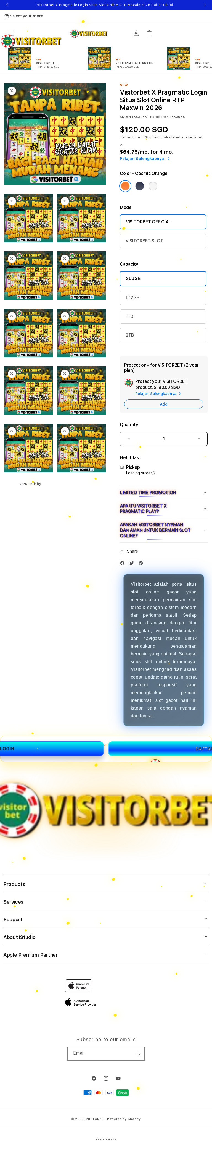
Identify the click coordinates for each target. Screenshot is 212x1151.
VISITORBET (96, 1119)
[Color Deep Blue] (139, 186)
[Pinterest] (142, 564)
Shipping (153, 137)
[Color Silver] (153, 186)
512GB (132, 297)
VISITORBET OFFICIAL (148, 221)
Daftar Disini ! (163, 5)
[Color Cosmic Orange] (125, 186)
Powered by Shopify (124, 1119)
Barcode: (158, 117)
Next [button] (205, 5)
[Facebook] (124, 564)
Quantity (129, 424)
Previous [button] (7, 5)
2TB (130, 335)
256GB (133, 278)
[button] (164, 492)
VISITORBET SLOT (144, 241)
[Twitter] (133, 564)
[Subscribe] (138, 1054)
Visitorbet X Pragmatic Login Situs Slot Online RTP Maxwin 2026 (106, 5)
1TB (130, 316)
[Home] (89, 33)
